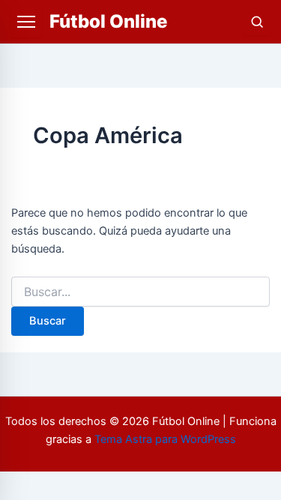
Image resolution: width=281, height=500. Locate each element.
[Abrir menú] (26, 21)
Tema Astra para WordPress (165, 439)
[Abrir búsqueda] (257, 21)
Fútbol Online (108, 21)
